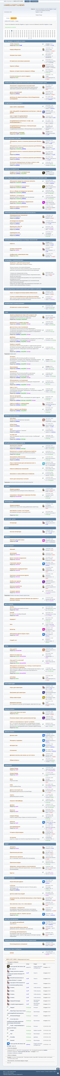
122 (31, 38)
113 (39, 36)
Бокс (11, 624)
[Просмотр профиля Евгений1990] (43, 770)
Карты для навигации (16, 687)
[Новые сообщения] (7, 44)
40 (37, 32)
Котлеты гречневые (50, 774)
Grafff (20, 45)
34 (24, 32)
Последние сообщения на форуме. (14, 1053)
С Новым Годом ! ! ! (49, 953)
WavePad (12, 1040)
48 (54, 32)
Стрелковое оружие (15, 563)
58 (24, 33)
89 (39, 35)
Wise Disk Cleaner (49, 382)
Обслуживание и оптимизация (19, 380)
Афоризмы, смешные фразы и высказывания (23, 866)
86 (33, 35)
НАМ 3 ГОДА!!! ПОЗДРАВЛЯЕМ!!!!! (19, 116)
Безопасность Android (16, 445)
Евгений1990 (18, 496)
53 (13, 33)
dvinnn (52, 475)
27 (9, 32)
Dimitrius (47, 642)
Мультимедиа (14, 367)
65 (39, 33)
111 (35, 36)
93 (48, 35)
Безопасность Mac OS (16, 226)
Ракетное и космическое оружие (19, 575)
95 (52, 35)
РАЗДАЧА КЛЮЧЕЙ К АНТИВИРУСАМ (20, 172)
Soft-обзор (13, 418)
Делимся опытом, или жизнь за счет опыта (22, 755)
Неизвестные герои (15, 55)
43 (43, 32)
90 (41, 35)
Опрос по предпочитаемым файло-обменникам (23, 292)
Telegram (47, 361)
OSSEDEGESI (52, 542)
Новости (12, 243)
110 (33, 36)
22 (50, 30)
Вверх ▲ (55, 1071)
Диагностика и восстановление (19, 327)
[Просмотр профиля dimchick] (43, 953)
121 (28, 38)
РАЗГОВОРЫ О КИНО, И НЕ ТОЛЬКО (19, 510)
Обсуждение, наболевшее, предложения (21, 201)
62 (33, 33)
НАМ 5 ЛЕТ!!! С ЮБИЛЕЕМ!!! (17, 107)
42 (41, 32)
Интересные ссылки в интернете (19, 307)
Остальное (13, 837)
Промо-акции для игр (50, 661)
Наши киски (48, 881)
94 (50, 35)
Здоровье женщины (50, 740)
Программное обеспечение (17, 457)
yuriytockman (48, 113)
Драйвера (12, 337)
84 (28, 35)
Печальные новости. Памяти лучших (20, 913)
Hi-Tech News (13, 424)
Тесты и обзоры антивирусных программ (21, 191)
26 (7, 32)
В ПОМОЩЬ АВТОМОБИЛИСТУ (18, 932)
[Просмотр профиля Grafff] (43, 45)
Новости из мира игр (16, 655)
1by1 (11, 1033)
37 (31, 32)
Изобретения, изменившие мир (19, 254)
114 (41, 36)
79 (18, 35)
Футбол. (12, 607)
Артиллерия (13, 553)
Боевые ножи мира (15, 595)
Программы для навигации (17, 692)
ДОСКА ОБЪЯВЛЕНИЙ (16, 92)
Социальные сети (15, 232)
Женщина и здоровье (16, 740)
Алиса (17, 45)
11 (26, 30)
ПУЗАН (17, 609)
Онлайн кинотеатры (50, 513)
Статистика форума (12, 1048)
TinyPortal (38, 1071)
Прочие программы (15, 396)
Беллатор (12, 629)
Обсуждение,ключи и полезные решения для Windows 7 (26, 157)
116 (46, 36)
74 (7, 35)
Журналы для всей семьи (17, 539)
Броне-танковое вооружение (18, 558)
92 (46, 35)
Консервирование (15, 826)
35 (26, 32)
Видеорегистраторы (15, 702)
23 (52, 30)
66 (41, 33)
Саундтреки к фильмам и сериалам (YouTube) (23, 495)
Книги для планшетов (28, 482)
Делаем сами (13, 735)
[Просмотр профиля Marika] (43, 786)
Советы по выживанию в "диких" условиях (22, 721)
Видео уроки (13, 353)
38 (33, 32)
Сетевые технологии (16, 248)
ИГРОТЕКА (13, 677)
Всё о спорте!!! (49, 634)
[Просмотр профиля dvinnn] (43, 474)
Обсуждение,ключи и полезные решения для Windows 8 (26, 146)
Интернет (12, 356)
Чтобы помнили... (15, 44)
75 (9, 35)
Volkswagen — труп (50, 928)
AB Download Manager (15, 1015)
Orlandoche (18, 148)
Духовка (12, 805)
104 (20, 36)
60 (28, 33)
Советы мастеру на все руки (18, 712)
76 (11, 35)
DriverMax (48, 340)
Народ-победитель (15, 49)
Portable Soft (13, 434)
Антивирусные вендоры (17, 220)
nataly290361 (22, 133)
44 (46, 32)
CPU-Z (47, 331)
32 (20, 32)
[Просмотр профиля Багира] (43, 873)
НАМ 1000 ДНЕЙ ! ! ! (50, 112)
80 (20, 35)
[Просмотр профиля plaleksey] (43, 99)
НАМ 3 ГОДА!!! (49, 117)
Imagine (47, 348)
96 (54, 35)
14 (33, 30)
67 (43, 33)
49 (5, 33)
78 (16, 35)
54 (16, 33)
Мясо (11, 779)
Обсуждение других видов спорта (19, 633)
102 (16, 36)
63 (35, 33)
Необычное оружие (15, 581)
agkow (50, 188)
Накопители (13, 371)
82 (24, 35)
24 (54, 30)
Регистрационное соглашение (18, 944)
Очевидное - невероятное (17, 907)
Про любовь (48, 751)
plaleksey (17, 93)
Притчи (12, 873)
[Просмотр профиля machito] (43, 228)
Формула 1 (13, 619)
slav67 (16, 769)
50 (7, 33)
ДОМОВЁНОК (48, 57)
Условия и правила (49, 1071)
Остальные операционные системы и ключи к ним (24, 162)
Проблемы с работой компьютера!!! (20, 263)
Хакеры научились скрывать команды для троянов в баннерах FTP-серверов (16, 973)
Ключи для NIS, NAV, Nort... (24, 1051)
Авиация (12, 549)
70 (50, 33)
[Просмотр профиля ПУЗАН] (43, 615)
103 (18, 36)
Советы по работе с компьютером (19, 403)
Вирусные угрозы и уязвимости (19, 206)
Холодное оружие (15, 591)
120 (54, 36)
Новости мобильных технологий (19, 468)
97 (5, 36)
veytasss (51, 123)
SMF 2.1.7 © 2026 (6, 1071)
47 (52, 32)
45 (48, 32)
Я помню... (48, 45)
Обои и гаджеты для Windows (18, 409)
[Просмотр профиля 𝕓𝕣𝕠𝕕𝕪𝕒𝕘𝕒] (43, 72)
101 (13, 36)
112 (37, 36)
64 (37, 33)
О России (12, 885)
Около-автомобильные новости (19, 927)
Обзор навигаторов (15, 697)
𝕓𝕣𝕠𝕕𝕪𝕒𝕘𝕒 (48, 72)
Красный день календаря (17, 132)
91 (43, 35)
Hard (11, 429)
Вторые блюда (14, 773)
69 (48, 33)
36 (28, 32)
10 (24, 30)
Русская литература (15, 531)
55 (18, 33)
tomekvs (45, 1050)
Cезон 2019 (48, 619)
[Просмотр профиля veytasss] (43, 122)
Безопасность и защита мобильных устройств (23, 451)
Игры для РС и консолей (17, 660)
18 (41, 30)
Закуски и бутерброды (16, 800)
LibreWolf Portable (49, 437)
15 (35, 30)
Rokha (47, 657)
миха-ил (48, 593)
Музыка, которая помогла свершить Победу (22, 71)
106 (24, 36)
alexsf (53, 51)
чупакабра (51, 62)
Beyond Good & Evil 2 (50, 649)
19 (43, 30)
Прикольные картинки (16, 856)
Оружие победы (14, 66)
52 (11, 33)
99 (9, 36)
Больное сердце (49, 934)
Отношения (13, 750)
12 (28, 30)
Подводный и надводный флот (19, 568)
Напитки (12, 821)
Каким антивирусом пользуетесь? (19, 186)
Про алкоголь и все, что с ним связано (21, 904)
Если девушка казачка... (51, 592)
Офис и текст (13, 387)
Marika (50, 787)
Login (55, 9)
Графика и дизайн (15, 344)
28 (11, 32)
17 (39, 30)
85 (31, 35)
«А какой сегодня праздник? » (17, 1004)
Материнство (13, 745)
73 (5, 35)
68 (46, 33)
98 (7, 36)
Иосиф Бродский (49, 893)
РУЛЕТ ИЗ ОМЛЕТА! (50, 800)
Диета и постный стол (16, 790)
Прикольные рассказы (16, 852)
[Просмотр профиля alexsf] (43, 50)
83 (26, 35)
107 (26, 36)
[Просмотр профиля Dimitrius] (43, 641)
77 (13, 35)
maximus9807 (52, 465)
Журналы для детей (50, 522)
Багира (28, 324)
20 (46, 30)
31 (18, 32)
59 (26, 33)
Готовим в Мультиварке (16, 832)
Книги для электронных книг (17, 482)
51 (9, 33)
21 (48, 30)
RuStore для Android (50, 458)
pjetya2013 (51, 174)
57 (22, 33)
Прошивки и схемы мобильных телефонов (22, 473)
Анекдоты (13, 847)
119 (52, 36)
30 (16, 32)
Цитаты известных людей (17, 893)
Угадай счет (13, 640)
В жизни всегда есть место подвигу (20, 76)
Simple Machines (13, 1071)
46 (50, 32)
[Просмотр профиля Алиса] (43, 725)
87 (35, 35)
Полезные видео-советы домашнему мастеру (23, 718)
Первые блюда (14, 768)
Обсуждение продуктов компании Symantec (22, 181)
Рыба (11, 785)
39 (35, 32)
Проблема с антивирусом (17, 195)
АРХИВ (12, 953)
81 (22, 35)
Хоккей (12, 612)
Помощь (42, 1071)
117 (48, 36)
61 (31, 33)
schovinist (53, 299)
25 (5, 32)
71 (52, 33)
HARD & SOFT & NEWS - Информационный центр (17, 959)
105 (22, 36)
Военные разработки (16, 586)
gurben (53, 719)
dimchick (47, 954)
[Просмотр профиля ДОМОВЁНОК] (43, 56)
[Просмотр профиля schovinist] (43, 299)
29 (13, 32)
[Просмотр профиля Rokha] (43, 656)
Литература (13, 522)
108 (28, 36)
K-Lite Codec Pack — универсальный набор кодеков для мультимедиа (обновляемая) (15, 1021)
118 (50, 36)
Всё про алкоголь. (49, 904)
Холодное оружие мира (24, 595)
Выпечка (12, 810)
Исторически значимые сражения (20, 61)
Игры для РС (13, 649)
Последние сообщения (12, 962)
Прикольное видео (15, 862)
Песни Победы (49, 71)
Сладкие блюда (14, 815)
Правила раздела (15, 489)
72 (54, 33)
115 (43, 36)
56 (20, 33)
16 (37, 30)
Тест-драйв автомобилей (17, 922)
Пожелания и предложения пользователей (22, 85)
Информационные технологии (18, 215)
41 (39, 32)
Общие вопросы (14, 760)
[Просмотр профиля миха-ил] (43, 592)
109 (31, 36)
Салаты (12, 795)
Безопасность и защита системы (19, 322)
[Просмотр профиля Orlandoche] (43, 479)
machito (51, 229)
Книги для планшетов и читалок (19, 478)
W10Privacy (48, 398)
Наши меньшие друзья (16, 881)
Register (51, 9)
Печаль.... (48, 915)
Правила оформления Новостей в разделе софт (23, 315)
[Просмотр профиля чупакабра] (43, 62)
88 (37, 35)
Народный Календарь (50, 133)
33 (22, 32)
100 (11, 36)
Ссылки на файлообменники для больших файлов (24, 296)
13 (31, 30)
